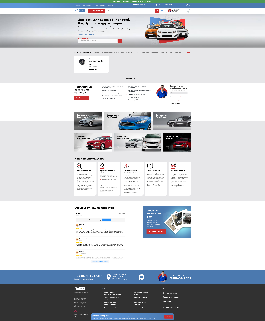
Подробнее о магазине (86, 34)
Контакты (110, 5)
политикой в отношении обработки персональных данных (178, 100)
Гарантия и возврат (100, 5)
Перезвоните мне (175, 103)
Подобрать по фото (158, 231)
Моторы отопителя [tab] (82, 52)
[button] (188, 52)
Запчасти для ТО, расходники (136, 100)
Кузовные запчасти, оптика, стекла (112, 95)
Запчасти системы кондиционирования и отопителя (139, 90)
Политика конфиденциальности (81, 302)
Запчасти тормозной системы (136, 94)
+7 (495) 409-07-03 (164, 4)
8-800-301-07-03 (139, 4)
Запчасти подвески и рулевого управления (137, 86)
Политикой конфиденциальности (147, 318)
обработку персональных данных (178, 97)
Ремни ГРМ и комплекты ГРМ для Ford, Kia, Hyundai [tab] (116, 52)
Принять (168, 316)
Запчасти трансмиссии (109, 98)
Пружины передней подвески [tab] (154, 52)
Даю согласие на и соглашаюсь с (178, 99)
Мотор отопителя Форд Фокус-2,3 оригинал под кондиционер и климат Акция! (96, 62)
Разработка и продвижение (81, 314)
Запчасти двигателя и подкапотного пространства (113, 86)
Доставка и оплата (87, 5)
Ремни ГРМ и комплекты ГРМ (110, 90)
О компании (77, 5)
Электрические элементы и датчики (112, 93)
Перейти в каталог (81, 98)
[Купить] (104, 69)
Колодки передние (133, 97)
